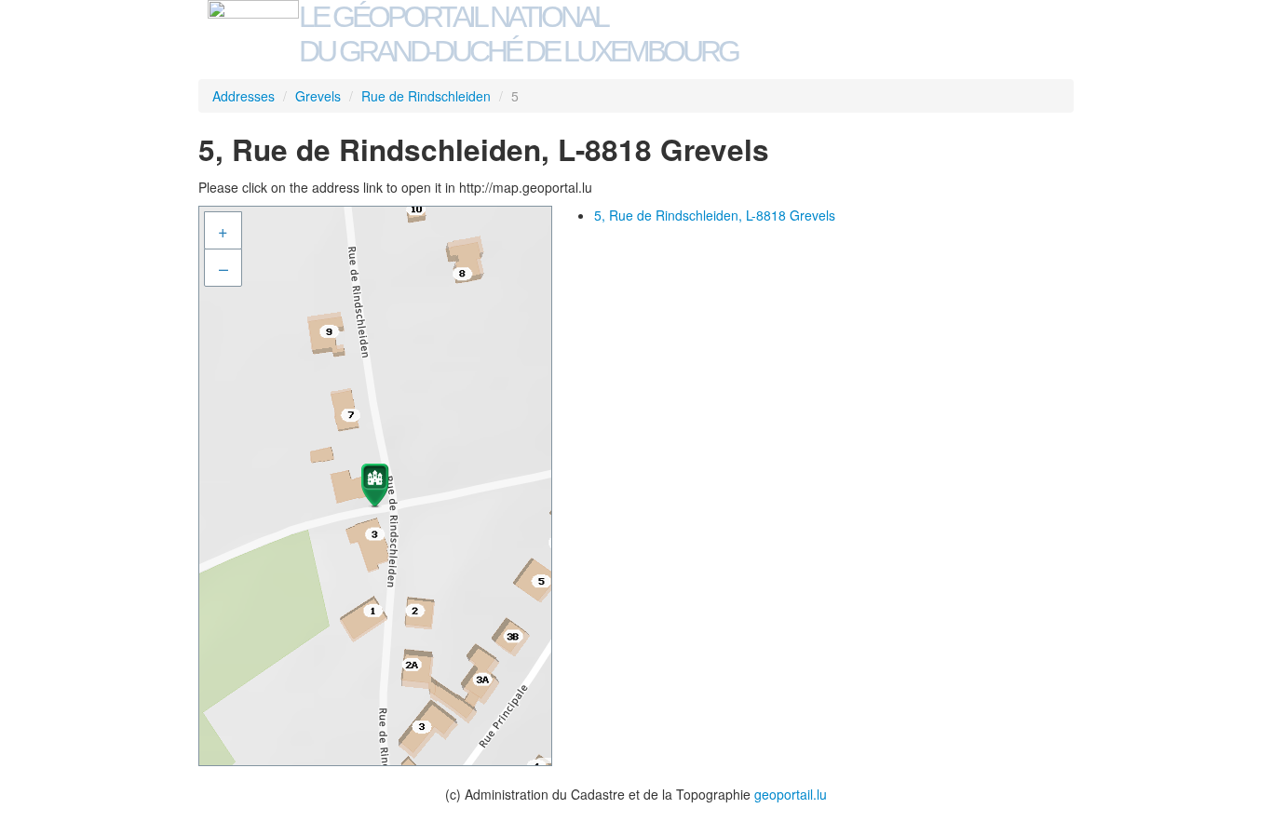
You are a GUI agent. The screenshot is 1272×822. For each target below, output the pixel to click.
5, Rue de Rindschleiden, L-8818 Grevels (714, 215)
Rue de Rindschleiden (426, 96)
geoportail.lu (790, 794)
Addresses (243, 96)
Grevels (318, 96)
